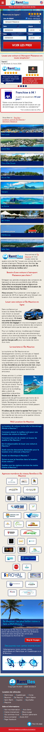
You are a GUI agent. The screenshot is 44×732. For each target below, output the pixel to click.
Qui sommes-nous (11, 715)
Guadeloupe (21, 695)
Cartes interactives (11, 712)
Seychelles (30, 700)
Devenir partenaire (29, 715)
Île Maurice (18, 698)
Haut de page (37, 724)
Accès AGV (24, 717)
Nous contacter (10, 717)
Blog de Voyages (33, 640)
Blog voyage (27, 712)
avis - (35, 16)
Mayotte (7, 702)
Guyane (19, 700)
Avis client (27, 710)
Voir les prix (22, 45)
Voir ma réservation (12, 710)
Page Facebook (10, 719)
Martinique (8, 695)
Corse (31, 695)
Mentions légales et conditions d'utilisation (22, 729)
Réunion (7, 698)
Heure (30, 26)
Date (5, 26)
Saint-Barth (8, 700)
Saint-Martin (31, 698)
